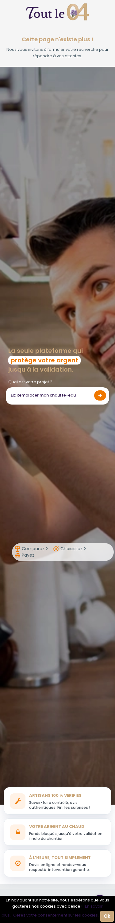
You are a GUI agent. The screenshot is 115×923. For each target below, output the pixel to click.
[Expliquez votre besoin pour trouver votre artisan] (100, 395)
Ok (107, 916)
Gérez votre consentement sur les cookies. (56, 915)
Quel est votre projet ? (30, 382)
